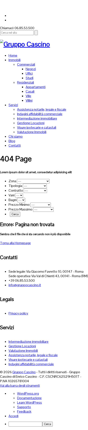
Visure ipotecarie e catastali (36, 127)
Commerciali (26, 64)
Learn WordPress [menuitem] (29, 402)
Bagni (13, 200)
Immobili (15, 60)
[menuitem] (48, 424)
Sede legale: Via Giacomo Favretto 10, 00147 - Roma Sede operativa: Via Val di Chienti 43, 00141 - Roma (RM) (48, 273)
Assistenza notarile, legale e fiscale (41, 109)
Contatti (15, 145)
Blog (12, 141)
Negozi (31, 69)
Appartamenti (35, 87)
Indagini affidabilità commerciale (39, 114)
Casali (30, 91)
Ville (28, 96)
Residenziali (25, 82)
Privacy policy (18, 313)
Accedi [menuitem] (13, 416)
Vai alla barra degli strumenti (20, 385)
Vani (12, 195)
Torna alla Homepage (15, 243)
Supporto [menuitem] (24, 407)
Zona (13, 181)
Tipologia (16, 185)
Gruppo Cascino (24, 372)
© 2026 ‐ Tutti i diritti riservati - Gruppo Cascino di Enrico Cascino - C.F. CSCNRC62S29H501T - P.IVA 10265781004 (40, 376)
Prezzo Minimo (19, 204)
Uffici (29, 73)
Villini (29, 100)
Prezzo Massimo (21, 209)
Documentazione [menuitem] (29, 398)
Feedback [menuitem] (24, 411)
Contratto (16, 190)
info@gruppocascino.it (25, 285)
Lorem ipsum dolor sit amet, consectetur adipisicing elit (36, 172)
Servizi (13, 105)
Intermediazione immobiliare (37, 118)
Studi (29, 78)
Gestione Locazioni (30, 123)
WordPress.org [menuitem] (28, 393)
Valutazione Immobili (31, 132)
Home (13, 55)
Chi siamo (16, 136)
